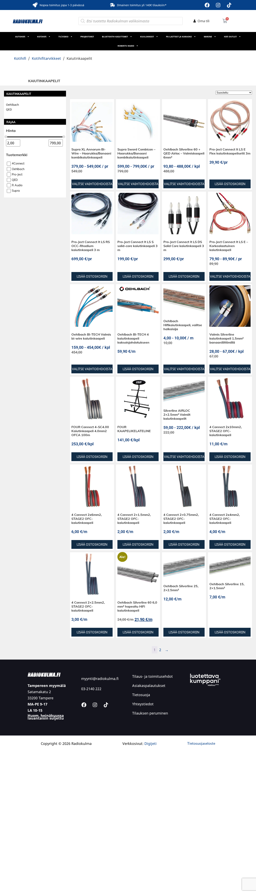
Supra (16, 191)
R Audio (17, 185)
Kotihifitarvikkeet (46, 58)
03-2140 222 (91, 688)
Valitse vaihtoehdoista (92, 184)
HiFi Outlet (230, 36)
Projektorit (87, 36)
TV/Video (63, 36)
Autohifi (20, 36)
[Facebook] (207, 5)
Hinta (11, 130)
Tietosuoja (141, 694)
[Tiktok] (229, 5)
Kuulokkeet (147, 36)
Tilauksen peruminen (150, 713)
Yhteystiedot (143, 704)
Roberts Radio (126, 45)
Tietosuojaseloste (201, 743)
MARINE (208, 36)
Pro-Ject (17, 174)
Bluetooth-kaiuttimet (115, 36)
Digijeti (150, 743)
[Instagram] (218, 5)
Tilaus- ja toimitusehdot (152, 676)
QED (9, 109)
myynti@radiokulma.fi (100, 678)
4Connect (18, 163)
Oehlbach (12, 105)
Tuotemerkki (16, 154)
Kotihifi (41, 36)
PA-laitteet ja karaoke (179, 36)
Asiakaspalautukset (148, 685)
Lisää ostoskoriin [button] (230, 184)
